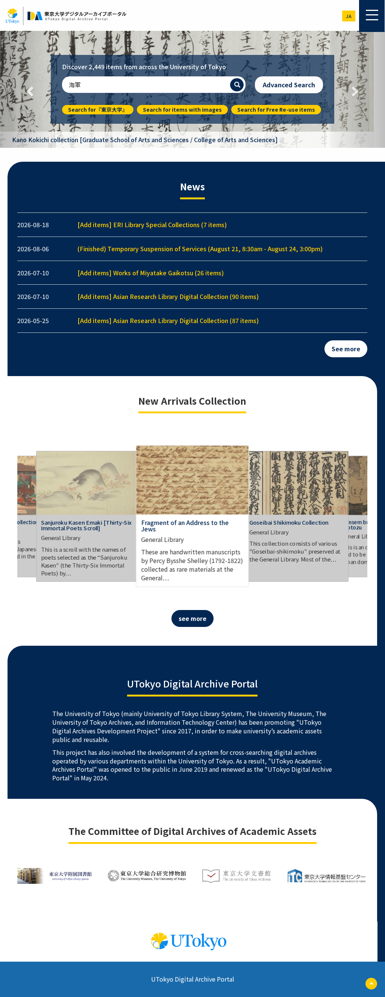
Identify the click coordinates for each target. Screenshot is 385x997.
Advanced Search (289, 84)
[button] (29, 89)
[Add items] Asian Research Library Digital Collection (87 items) (168, 320)
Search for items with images (182, 109)
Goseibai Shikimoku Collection (288, 522)
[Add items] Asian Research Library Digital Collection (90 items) (168, 296)
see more (192, 618)
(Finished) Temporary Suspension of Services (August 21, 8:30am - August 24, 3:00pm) (200, 248)
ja (349, 16)
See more (346, 348)
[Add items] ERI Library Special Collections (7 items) (152, 224)
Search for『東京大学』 (97, 109)
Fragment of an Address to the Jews (185, 526)
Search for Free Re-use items (276, 109)
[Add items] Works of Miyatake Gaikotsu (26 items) (150, 272)
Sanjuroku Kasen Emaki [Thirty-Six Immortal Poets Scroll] (86, 525)
